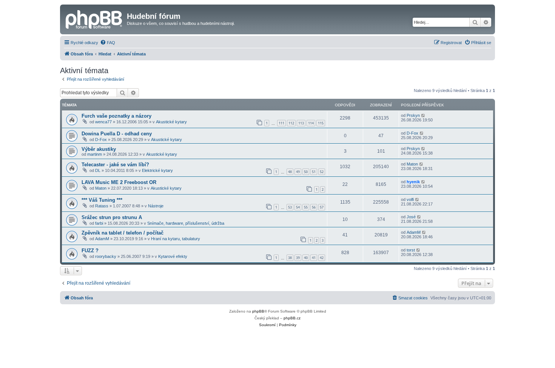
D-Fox (101, 139)
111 (281, 123)
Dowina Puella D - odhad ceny (117, 133)
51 (314, 171)
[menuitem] (107, 42)
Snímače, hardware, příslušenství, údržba (185, 223)
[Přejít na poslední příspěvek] (423, 115)
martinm (94, 154)
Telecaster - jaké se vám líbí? (115, 164)
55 (306, 207)
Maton (412, 164)
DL (97, 170)
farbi (99, 223)
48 (290, 171)
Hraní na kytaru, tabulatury (175, 238)
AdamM (102, 238)
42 (322, 257)
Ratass (101, 206)
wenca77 (103, 122)
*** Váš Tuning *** (102, 200)
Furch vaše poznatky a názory (116, 116)
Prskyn (413, 115)
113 (301, 123)
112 (291, 123)
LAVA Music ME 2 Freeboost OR (119, 182)
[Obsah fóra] (94, 18)
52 (322, 171)
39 (298, 257)
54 (298, 207)
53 (290, 207)
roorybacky (105, 256)
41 (314, 257)
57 (322, 207)
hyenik (413, 181)
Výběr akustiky (99, 149)
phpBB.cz (292, 318)
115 (321, 123)
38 (290, 257)
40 (306, 257)
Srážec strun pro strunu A (112, 217)
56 (314, 207)
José (411, 217)
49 (298, 171)
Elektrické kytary (157, 170)
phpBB (258, 311)
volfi (410, 199)
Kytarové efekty (172, 256)
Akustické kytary (171, 122)
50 (306, 171)
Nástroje (155, 206)
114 (311, 123)
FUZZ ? (90, 250)
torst (411, 250)
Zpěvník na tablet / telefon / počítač (122, 233)
